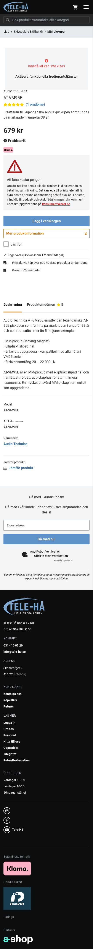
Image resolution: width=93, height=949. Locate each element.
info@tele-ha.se (14, 651)
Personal (9, 735)
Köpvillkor (10, 700)
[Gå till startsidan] (16, 7)
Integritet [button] (9, 754)
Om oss (8, 729)
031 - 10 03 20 (13, 645)
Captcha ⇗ (63, 560)
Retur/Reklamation (16, 760)
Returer (8, 706)
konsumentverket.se (56, 204)
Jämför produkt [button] (20, 468)
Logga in (9, 722)
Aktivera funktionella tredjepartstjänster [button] (46, 76)
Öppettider (10, 748)
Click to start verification (51, 556)
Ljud (6, 31)
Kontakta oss (12, 694)
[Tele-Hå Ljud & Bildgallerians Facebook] (45, 820)
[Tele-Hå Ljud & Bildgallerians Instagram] (45, 810)
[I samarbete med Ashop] (18, 939)
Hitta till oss (11, 741)
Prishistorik (16, 141)
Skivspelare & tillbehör (28, 31)
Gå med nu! (46, 539)
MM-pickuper (56, 31)
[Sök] (7, 19)
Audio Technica (15, 444)
